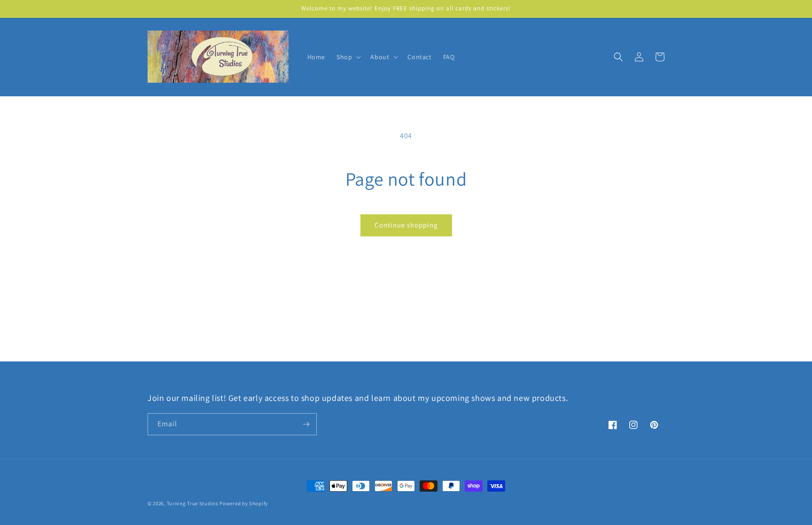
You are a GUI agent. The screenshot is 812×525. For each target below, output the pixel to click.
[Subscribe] (306, 424)
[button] (348, 57)
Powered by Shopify (243, 503)
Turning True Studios (193, 503)
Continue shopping (406, 224)
